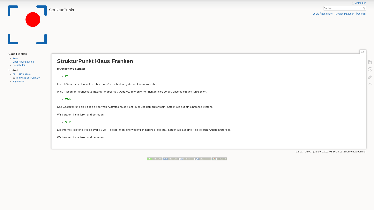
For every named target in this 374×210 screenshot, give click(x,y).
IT (66, 76)
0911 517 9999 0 (22, 74)
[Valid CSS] (203, 159)
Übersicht (361, 13)
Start (15, 58)
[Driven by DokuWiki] (219, 159)
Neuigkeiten (19, 65)
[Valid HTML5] (187, 159)
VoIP (68, 122)
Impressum (18, 81)
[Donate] (154, 159)
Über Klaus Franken (23, 61)
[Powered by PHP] (171, 159)
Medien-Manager (344, 13)
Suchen (364, 8)
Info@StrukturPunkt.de (28, 77)
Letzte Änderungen (323, 13)
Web (68, 99)
